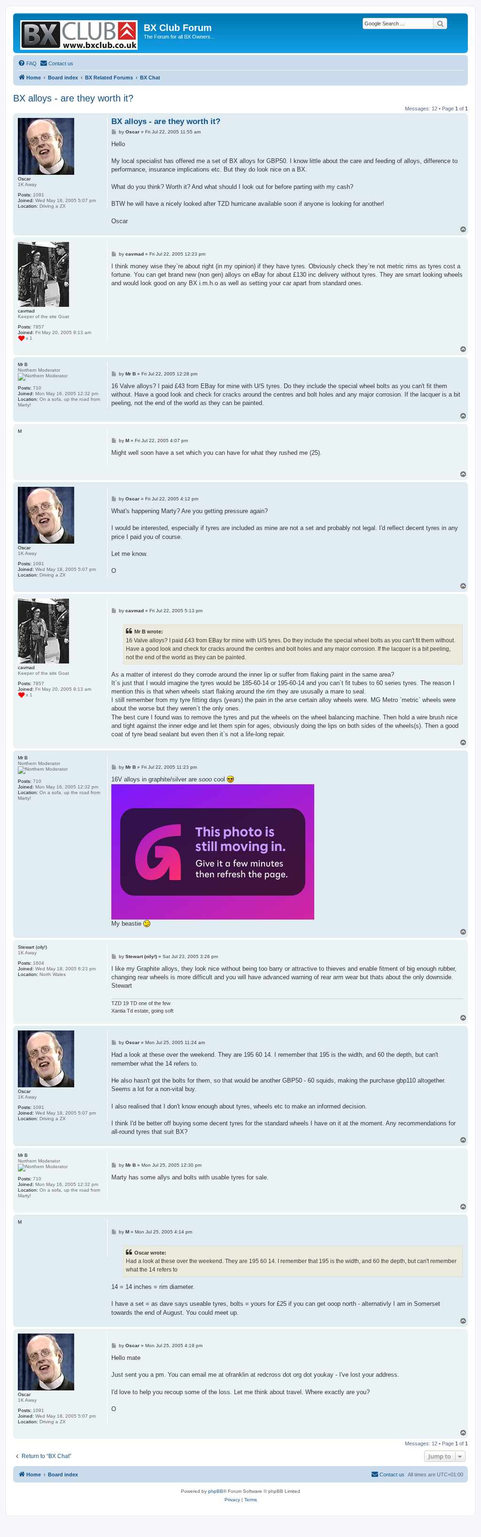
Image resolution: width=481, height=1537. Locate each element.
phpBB (215, 1491)
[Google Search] (440, 23)
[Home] (80, 33)
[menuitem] (27, 63)
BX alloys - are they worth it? (73, 98)
